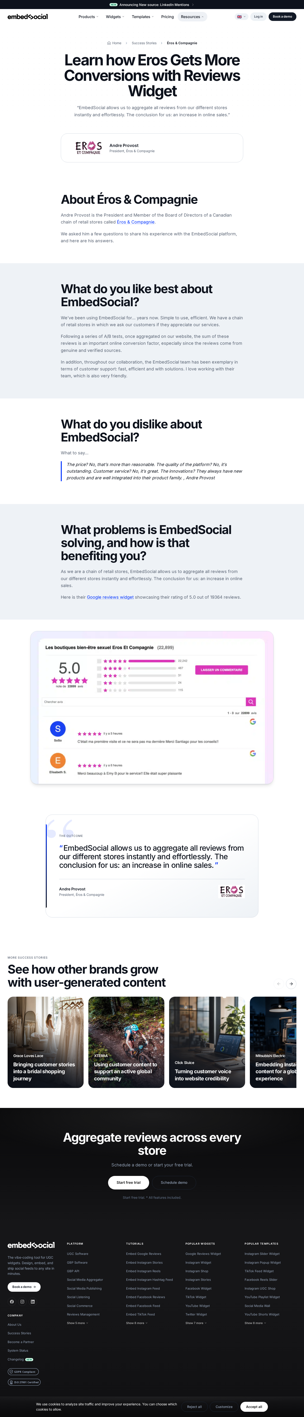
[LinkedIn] (32, 1301)
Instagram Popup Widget (263, 1262)
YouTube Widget (197, 1306)
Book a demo (282, 16)
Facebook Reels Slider (261, 1279)
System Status (18, 1350)
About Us (14, 1324)
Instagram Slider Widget (262, 1254)
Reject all (194, 1407)
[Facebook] (12, 1301)
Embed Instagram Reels (143, 1271)
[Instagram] (22, 1301)
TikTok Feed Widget (259, 1271)
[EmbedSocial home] (28, 16)
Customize (224, 1407)
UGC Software (77, 1254)
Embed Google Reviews (143, 1254)
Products (87, 16)
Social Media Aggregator (85, 1279)
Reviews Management (83, 1314)
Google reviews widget (110, 597)
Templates (141, 16)
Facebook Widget (198, 1288)
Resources (190, 16)
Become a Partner (21, 1342)
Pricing (167, 16)
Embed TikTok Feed (140, 1314)
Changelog (20, 1359)
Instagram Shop (196, 1271)
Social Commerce (80, 1306)
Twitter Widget (196, 1314)
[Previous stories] (279, 984)
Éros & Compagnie (136, 221)
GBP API (73, 1271)
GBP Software (77, 1262)
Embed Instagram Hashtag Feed (149, 1279)
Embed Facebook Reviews (145, 1297)
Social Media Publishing (84, 1288)
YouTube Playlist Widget (262, 1297)
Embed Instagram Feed (143, 1288)
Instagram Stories (198, 1279)
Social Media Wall (257, 1306)
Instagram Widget (198, 1262)
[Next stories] (291, 984)
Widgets (113, 16)
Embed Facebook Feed (143, 1306)
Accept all (254, 1407)
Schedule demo (174, 1182)
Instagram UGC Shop (260, 1288)
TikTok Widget (195, 1297)
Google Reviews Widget (203, 1254)
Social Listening (78, 1297)
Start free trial (129, 1182)
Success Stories (19, 1333)
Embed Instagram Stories (144, 1262)
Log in (258, 16)
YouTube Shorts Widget (262, 1314)
